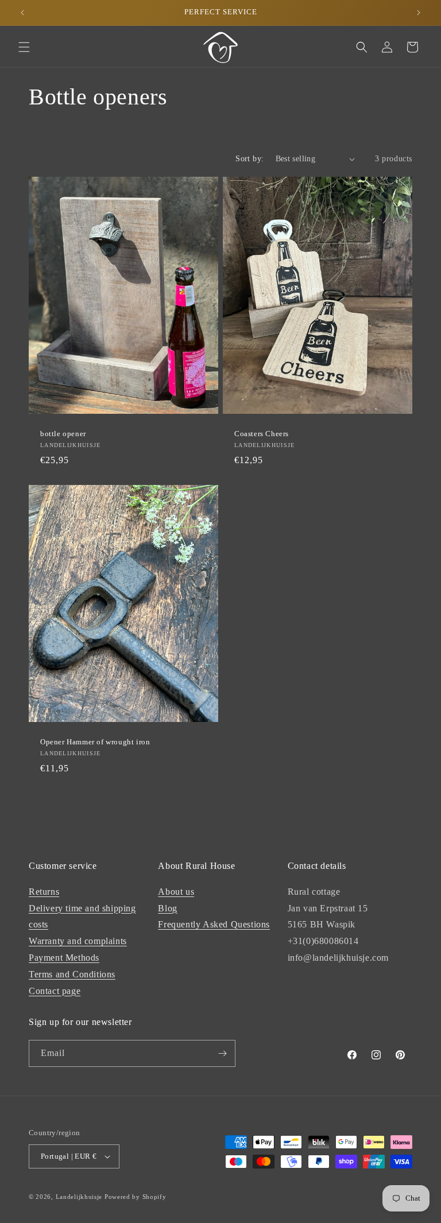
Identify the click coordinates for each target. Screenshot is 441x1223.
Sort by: (249, 158)
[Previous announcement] (22, 12)
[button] (24, 47)
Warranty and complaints (78, 941)
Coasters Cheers (261, 433)
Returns (44, 891)
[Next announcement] (418, 12)
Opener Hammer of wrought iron (95, 741)
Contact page (54, 991)
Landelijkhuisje (79, 1196)
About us (176, 891)
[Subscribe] (222, 1053)
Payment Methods (64, 957)
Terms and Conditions (72, 974)
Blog (167, 908)
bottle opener (63, 433)
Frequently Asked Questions (214, 924)
